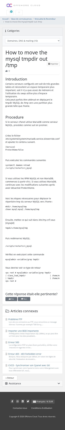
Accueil (5, 19)
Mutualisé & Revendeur (45, 19)
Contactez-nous (20, 408)
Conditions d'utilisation (41, 408)
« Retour (10, 377)
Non (25, 299)
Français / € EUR (44, 401)
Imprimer (54, 64)
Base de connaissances (21, 19)
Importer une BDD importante (33, 333)
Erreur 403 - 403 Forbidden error (31, 356)
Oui (12, 299)
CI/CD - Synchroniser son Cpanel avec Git (33, 368)
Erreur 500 (32, 345)
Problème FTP (32, 322)
